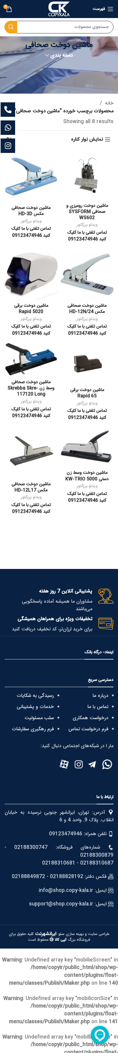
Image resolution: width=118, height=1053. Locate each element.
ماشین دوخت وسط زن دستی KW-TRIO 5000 (87, 476)
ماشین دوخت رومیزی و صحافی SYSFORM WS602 (87, 212)
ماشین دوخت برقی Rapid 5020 (31, 308)
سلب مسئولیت (39, 718)
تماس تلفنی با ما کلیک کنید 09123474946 (87, 236)
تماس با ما (97, 707)
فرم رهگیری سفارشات (33, 729)
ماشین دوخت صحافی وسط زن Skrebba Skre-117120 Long (31, 388)
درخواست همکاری (90, 718)
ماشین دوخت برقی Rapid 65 (87, 393)
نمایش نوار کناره (87, 139)
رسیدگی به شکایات (35, 696)
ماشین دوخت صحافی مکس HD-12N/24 (87, 308)
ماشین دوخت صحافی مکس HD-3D (31, 211)
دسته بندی (61, 55)
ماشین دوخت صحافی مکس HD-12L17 (31, 487)
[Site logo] (59, 9)
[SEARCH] (11, 27)
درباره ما (100, 696)
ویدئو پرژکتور (87, 225)
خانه (108, 103)
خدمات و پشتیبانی (35, 707)
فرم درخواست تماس (88, 729)
